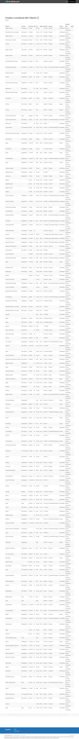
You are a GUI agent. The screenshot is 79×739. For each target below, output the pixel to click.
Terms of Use (22, 735)
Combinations (72, 1)
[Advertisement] (39, 9)
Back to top (72, 735)
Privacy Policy (16, 735)
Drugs (66, 1)
